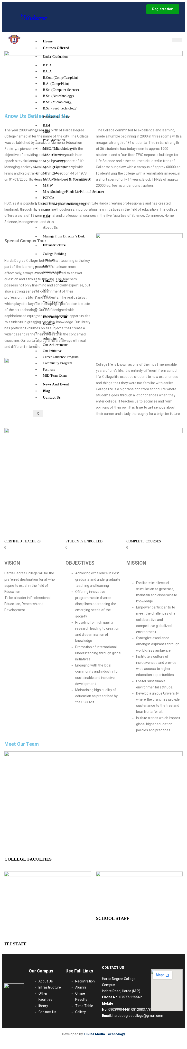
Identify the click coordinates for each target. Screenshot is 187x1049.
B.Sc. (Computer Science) (61, 90)
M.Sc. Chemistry (54, 155)
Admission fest (53, 339)
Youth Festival (53, 302)
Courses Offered (56, 48)
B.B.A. (48, 65)
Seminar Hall (52, 272)
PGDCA (48, 198)
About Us (50, 227)
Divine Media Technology (104, 1034)
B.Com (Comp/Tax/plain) (60, 77)
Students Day (52, 332)
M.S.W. (48, 185)
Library (48, 266)
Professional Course (56, 117)
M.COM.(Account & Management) (67, 179)
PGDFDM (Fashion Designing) (64, 204)
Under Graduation (55, 57)
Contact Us (52, 397)
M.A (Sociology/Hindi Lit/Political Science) (73, 192)
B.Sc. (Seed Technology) (60, 108)
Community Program (57, 363)
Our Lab (49, 260)
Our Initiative (52, 351)
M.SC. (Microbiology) (58, 148)
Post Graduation (54, 140)
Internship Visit (55, 317)
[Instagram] (68, 12)
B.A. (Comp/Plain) (56, 84)
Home (48, 41)
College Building (54, 254)
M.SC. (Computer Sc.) (58, 167)
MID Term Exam (55, 375)
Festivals (49, 369)
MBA (46, 131)
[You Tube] (60, 21)
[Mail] (60, 12)
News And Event (56, 384)
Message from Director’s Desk (64, 236)
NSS (46, 290)
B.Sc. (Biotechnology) (58, 96)
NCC (46, 296)
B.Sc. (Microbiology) (58, 102)
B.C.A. (48, 71)
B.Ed (46, 125)
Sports (47, 308)
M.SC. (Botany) (54, 161)
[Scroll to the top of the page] (4, 1044)
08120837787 (142, 1009)
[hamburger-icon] (177, 40)
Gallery (49, 323)
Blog (46, 391)
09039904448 (119, 1009)
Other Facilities (55, 281)
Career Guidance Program (61, 357)
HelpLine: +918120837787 (34, 17)
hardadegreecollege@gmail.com (137, 1016)
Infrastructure (54, 245)
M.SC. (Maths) (53, 173)
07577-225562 (130, 997)
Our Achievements (55, 345)
